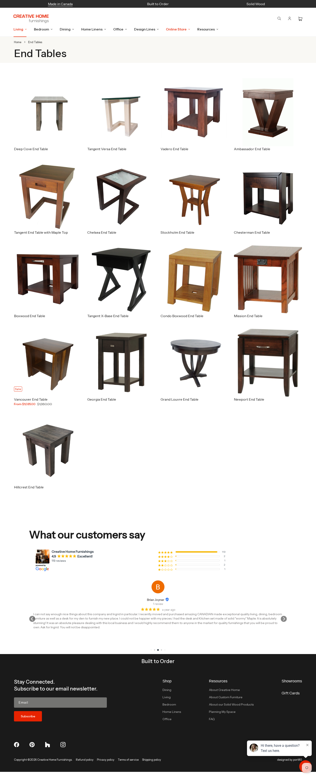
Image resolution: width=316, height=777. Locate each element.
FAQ (212, 719)
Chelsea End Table (101, 232)
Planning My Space (222, 712)
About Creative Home (224, 690)
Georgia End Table (101, 399)
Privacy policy (105, 759)
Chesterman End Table (252, 232)
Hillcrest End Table (29, 487)
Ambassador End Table (252, 149)
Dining (167, 690)
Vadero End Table (174, 149)
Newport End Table (249, 399)
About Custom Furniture (225, 697)
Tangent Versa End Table (106, 149)
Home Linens (172, 712)
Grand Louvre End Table (179, 399)
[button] (19, 29)
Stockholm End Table (177, 232)
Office (167, 719)
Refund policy (85, 759)
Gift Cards (291, 693)
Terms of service (128, 759)
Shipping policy (151, 759)
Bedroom (169, 704)
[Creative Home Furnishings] (31, 19)
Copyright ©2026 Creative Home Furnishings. (43, 759)
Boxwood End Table (29, 316)
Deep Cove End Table (31, 149)
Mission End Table (248, 316)
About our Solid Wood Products (231, 704)
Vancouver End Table (31, 399)
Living (167, 697)
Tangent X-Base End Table (108, 316)
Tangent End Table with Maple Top (41, 232)
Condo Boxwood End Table (182, 316)
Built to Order (158, 661)
